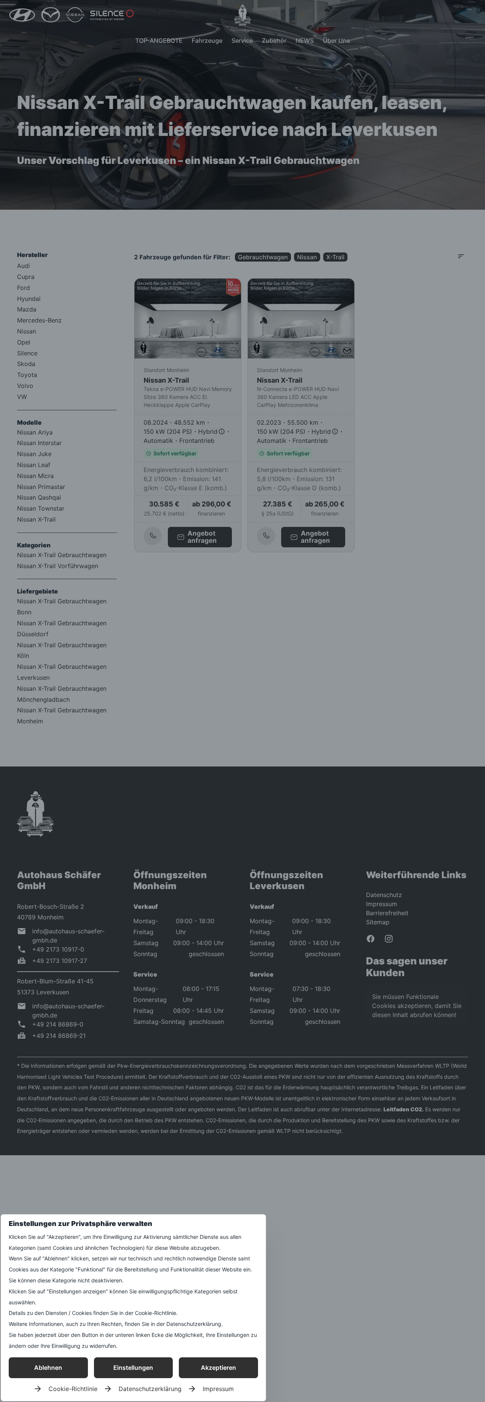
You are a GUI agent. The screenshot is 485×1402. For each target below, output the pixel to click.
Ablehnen (48, 1367)
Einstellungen (133, 1367)
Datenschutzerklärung (150, 1389)
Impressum (218, 1389)
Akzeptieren (218, 1367)
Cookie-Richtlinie (72, 1389)
